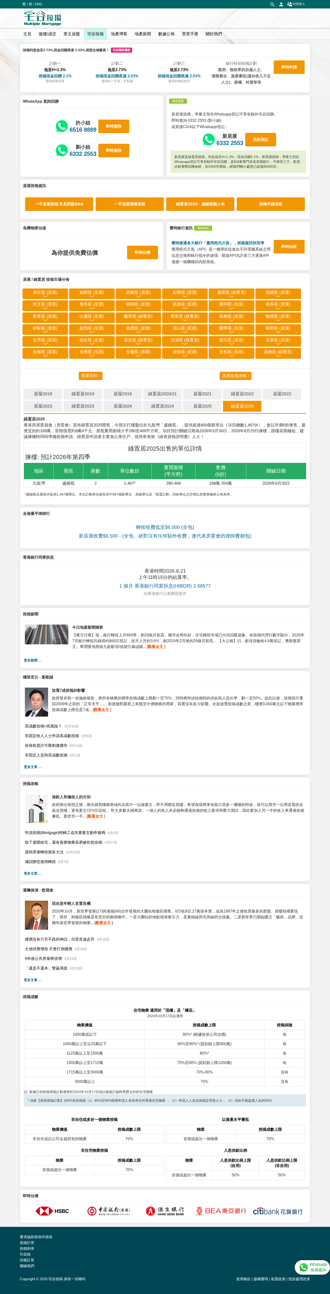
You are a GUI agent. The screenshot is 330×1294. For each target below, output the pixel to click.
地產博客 (119, 34)
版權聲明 (261, 1279)
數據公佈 (166, 34)
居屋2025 (202, 406)
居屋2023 (43, 406)
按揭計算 (27, 1243)
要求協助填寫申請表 (36, 1237)
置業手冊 (190, 34)
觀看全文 (155, 647)
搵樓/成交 (47, 34)
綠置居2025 (242, 406)
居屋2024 (123, 406)
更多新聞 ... (32, 660)
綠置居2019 (83, 393)
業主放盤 (72, 34)
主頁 (27, 34)
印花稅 (25, 1254)
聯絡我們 (27, 1266)
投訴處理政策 (299, 1279)
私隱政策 (278, 1279)
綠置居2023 (83, 406)
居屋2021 (202, 393)
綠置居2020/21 (162, 393)
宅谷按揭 (95, 34)
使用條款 (243, 1279)
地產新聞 (143, 34)
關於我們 (214, 34)
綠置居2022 (242, 393)
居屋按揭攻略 (234, 376)
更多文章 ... (32, 767)
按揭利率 (27, 1248)
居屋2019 (123, 393)
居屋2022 (282, 393)
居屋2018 (43, 393)
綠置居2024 (162, 406)
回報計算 (27, 1260)
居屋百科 (89, 376)
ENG (38, 4)
